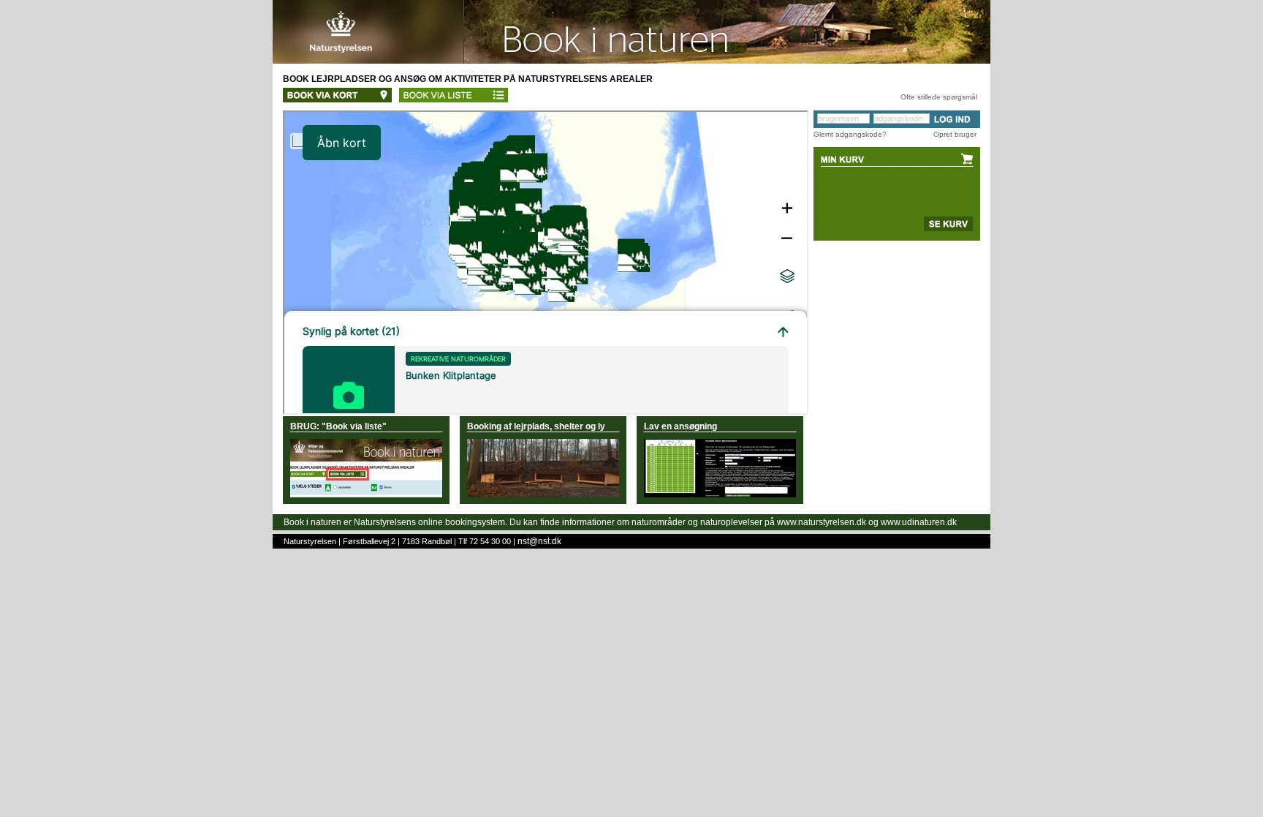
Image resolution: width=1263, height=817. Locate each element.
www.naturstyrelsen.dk (821, 522)
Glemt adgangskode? (850, 134)
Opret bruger (954, 134)
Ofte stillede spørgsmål (938, 97)
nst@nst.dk (539, 541)
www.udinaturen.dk (919, 522)
